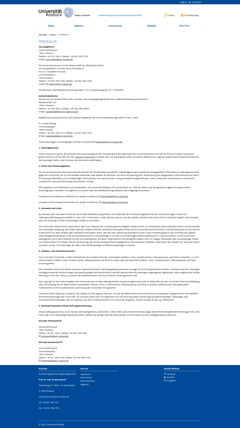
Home (51, 26)
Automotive (115, 26)
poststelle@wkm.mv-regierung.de (62, 111)
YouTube (170, 377)
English (183, 2)
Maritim (78, 26)
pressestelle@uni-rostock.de (59, 59)
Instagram (171, 380)
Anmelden (196, 2)
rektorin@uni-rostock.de (60, 84)
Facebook (171, 374)
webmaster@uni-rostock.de (109, 141)
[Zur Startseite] (64, 12)
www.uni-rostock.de (84, 156)
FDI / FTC (184, 26)
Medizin (151, 26)
